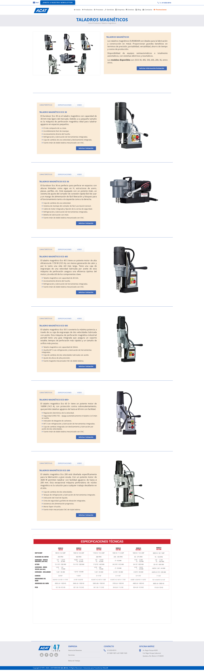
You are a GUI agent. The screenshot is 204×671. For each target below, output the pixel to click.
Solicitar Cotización (86, 148)
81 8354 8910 (111, 650)
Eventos (131, 9)
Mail (37, 3)
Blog (139, 9)
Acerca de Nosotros (75, 650)
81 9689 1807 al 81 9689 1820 (117, 653)
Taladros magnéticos (109, 23)
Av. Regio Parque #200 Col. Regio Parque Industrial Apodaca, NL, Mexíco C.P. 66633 (153, 653)
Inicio (78, 9)
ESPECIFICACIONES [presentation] (64, 105)
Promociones (161, 9)
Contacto (148, 9)
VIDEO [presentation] (79, 105)
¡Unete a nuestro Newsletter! (58, 3)
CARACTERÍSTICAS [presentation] (46, 105)
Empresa (120, 9)
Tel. (165, 3)
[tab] (46, 105)
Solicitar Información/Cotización (151, 68)
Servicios (110, 9)
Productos (88, 9)
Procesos (99, 9)
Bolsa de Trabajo (74, 661)
